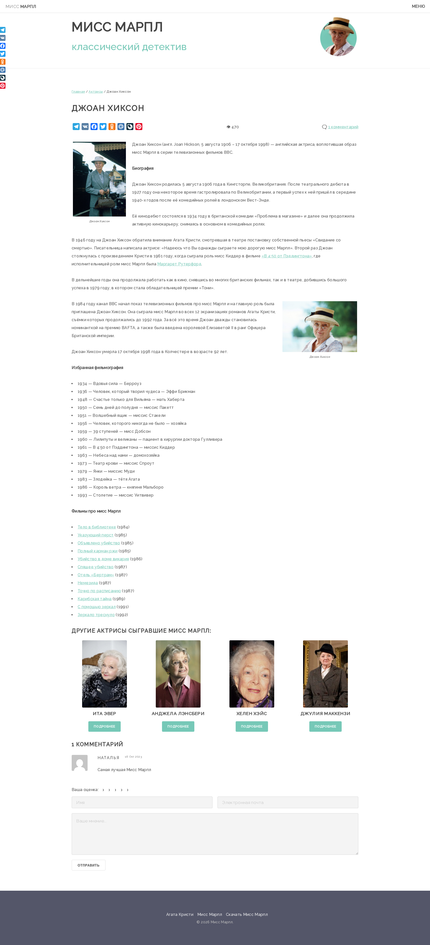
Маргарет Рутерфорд (179, 264)
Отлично (127, 790)
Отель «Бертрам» (96, 575)
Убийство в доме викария (103, 559)
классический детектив (129, 46)
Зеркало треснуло (96, 614)
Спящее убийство (96, 567)
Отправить (88, 865)
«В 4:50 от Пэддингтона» (287, 256)
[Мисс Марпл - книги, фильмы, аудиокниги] (338, 36)
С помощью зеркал (97, 606)
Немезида (88, 583)
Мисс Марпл (117, 26)
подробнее (104, 726)
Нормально (115, 790)
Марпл (20, 6)
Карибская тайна (95, 598)
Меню (418, 6)
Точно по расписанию (99, 590)
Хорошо (121, 790)
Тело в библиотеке (97, 527)
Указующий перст (96, 535)
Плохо (109, 790)
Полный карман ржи (97, 551)
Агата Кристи (179, 914)
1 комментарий (343, 127)
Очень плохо (103, 790)
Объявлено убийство (99, 543)
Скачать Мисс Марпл (247, 914)
